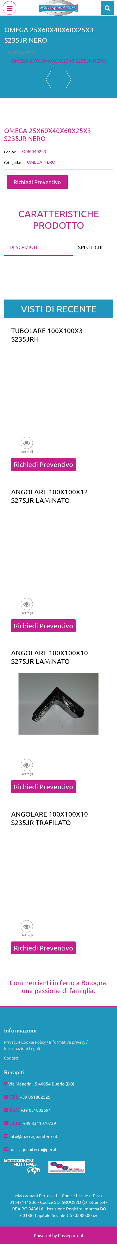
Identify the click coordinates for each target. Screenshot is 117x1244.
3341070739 (44, 1123)
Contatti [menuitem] (12, 1057)
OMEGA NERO (22, 52)
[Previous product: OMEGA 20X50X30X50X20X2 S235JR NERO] (48, 79)
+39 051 (28, 1110)
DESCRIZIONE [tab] (25, 247)
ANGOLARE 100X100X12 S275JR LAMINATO (49, 496)
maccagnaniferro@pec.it (33, 1149)
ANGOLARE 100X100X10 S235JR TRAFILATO (49, 818)
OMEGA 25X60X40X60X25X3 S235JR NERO (58, 60)
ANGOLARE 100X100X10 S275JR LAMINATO (49, 657)
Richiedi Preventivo (37, 181)
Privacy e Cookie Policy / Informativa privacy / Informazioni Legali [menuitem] (46, 1045)
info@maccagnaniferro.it (33, 1136)
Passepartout (71, 1235)
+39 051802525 (35, 1096)
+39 (27, 1123)
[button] (26, 445)
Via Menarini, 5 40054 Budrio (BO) (41, 1083)
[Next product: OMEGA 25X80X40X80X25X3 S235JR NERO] (69, 79)
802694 (43, 1110)
